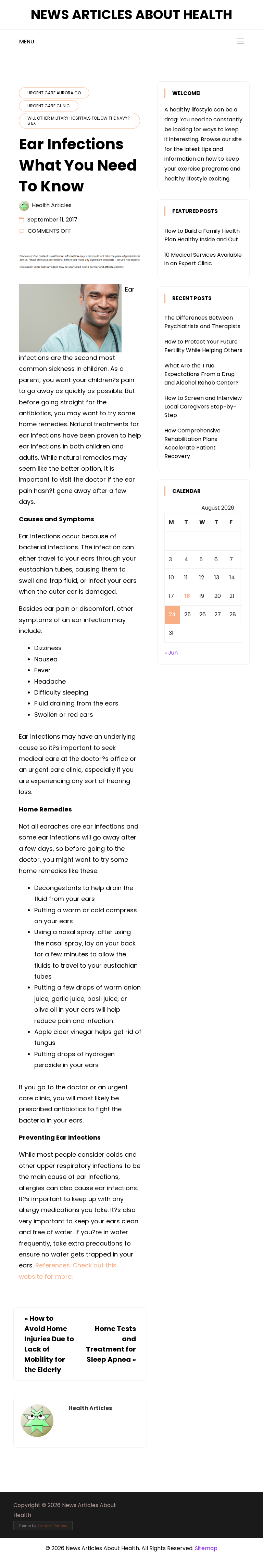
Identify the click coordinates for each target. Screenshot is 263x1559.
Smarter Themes (52, 1525)
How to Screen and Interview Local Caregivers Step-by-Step (203, 406)
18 (187, 596)
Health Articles (52, 205)
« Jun (171, 653)
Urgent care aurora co (54, 93)
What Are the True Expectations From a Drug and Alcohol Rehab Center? (201, 374)
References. (53, 1265)
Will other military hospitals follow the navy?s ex (78, 120)
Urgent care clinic (48, 106)
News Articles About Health (131, 14)
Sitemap (206, 1548)
